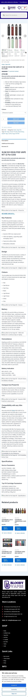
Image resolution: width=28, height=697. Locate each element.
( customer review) (13, 71)
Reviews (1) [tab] (5, 146)
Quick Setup (21, 131)
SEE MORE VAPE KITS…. (8, 213)
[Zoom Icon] (14, 36)
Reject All (14, 693)
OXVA (13, 410)
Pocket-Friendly (14, 131)
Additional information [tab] (8, 143)
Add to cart (16, 119)
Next (26, 52)
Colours (4, 109)
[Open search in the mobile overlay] (14, 15)
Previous (2, 52)
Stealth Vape (5, 133)
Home (3, 60)
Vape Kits (8, 60)
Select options (6, 528)
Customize (14, 689)
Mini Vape (7, 131)
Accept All (14, 685)
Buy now (16, 123)
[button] (4, 8)
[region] (14, 683)
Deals (3, 64)
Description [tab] (5, 140)
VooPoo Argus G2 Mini (13, 133)
